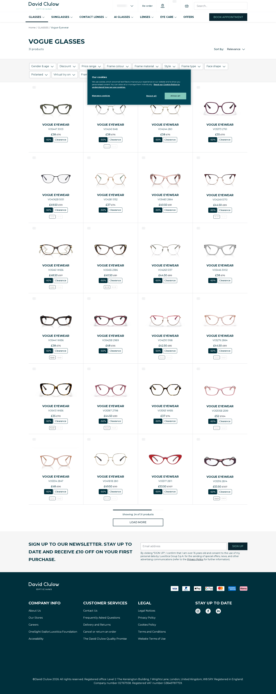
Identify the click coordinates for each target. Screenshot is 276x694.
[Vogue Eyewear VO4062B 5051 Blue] (52, 217)
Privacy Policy (195, 559)
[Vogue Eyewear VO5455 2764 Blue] (114, 287)
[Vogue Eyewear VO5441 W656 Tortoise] (52, 357)
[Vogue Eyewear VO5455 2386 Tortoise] (107, 287)
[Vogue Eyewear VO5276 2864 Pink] (216, 357)
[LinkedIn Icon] (218, 611)
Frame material (144, 66)
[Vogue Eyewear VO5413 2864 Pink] (59, 428)
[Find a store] (163, 6)
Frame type (188, 66)
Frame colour (115, 66)
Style (168, 66)
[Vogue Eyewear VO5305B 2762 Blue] (223, 428)
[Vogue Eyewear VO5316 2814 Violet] (216, 498)
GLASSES (35, 16)
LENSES (145, 16)
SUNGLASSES (60, 16)
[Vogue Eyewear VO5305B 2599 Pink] (216, 428)
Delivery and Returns (97, 624)
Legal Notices (146, 610)
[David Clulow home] (53, 586)
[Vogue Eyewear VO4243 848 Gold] (107, 146)
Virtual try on (62, 74)
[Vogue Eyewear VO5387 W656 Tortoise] (114, 428)
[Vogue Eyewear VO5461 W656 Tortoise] (52, 287)
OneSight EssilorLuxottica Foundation (53, 631)
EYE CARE (166, 16)
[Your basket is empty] (187, 6)
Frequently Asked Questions (101, 617)
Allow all (175, 96)
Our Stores (36, 617)
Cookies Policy (147, 624)
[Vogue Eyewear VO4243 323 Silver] (114, 146)
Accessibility (36, 638)
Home (32, 27)
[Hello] (125, 6)
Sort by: (219, 49)
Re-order (147, 5)
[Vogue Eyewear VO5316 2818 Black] (223, 498)
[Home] (44, 6)
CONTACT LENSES (91, 16)
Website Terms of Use (152, 638)
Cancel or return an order (99, 631)
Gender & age (40, 66)
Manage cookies (101, 96)
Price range (89, 66)
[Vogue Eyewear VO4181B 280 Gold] (107, 498)
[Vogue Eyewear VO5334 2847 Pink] (52, 498)
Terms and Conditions (152, 631)
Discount (65, 66)
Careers (33, 624)
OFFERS (188, 16)
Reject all (151, 96)
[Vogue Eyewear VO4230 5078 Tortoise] (169, 357)
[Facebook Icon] (208, 611)
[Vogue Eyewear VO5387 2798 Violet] (107, 428)
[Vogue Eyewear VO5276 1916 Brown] (223, 357)
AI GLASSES (122, 16)
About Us (35, 610)
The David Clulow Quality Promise (105, 638)
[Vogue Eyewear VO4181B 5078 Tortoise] (114, 498)
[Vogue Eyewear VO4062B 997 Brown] (59, 217)
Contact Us (90, 610)
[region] (139, 87)
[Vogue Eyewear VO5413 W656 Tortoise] (52, 428)
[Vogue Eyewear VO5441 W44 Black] (59, 357)
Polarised (37, 74)
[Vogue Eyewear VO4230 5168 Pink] (162, 357)
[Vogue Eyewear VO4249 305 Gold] (223, 217)
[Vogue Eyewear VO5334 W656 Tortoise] (59, 498)
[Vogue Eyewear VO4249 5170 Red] (216, 217)
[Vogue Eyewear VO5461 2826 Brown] (59, 287)
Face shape (214, 66)
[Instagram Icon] (197, 611)
